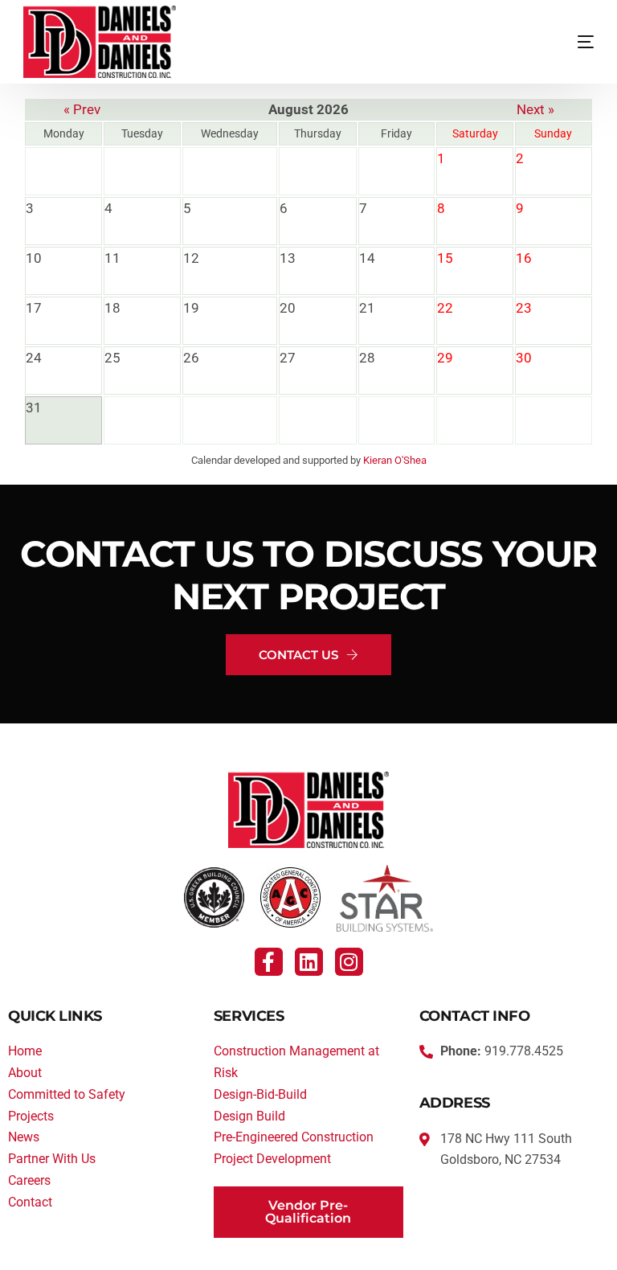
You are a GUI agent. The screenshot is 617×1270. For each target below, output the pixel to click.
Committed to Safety (66, 1094)
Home (25, 1051)
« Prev (81, 109)
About (25, 1072)
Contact (30, 1202)
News (23, 1137)
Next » (535, 109)
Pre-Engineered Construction (294, 1137)
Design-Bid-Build (260, 1094)
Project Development (272, 1158)
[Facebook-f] (269, 962)
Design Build (249, 1116)
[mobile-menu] (557, 42)
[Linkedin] (309, 962)
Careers (29, 1180)
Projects (31, 1116)
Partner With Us (52, 1158)
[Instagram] (349, 962)
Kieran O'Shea (395, 460)
